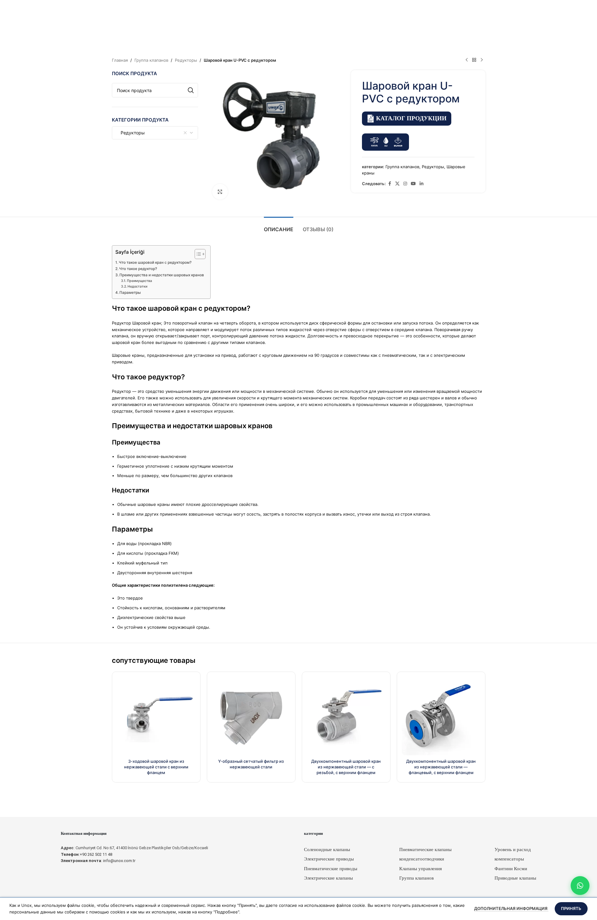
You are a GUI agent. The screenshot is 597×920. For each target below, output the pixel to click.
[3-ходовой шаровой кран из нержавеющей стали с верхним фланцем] (156, 716)
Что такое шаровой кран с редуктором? (155, 262)
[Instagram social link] (405, 183)
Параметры (130, 292)
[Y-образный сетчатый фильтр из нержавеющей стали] (251, 716)
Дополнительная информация (511, 908)
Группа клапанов (151, 60)
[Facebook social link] (389, 183)
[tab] (278, 226)
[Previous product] (466, 60)
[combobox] (155, 132)
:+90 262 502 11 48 (86, 854)
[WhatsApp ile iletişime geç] (580, 885)
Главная (120, 60)
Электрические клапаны (328, 878)
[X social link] (397, 183)
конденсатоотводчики (421, 858)
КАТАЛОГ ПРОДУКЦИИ (411, 118)
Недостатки (137, 286)
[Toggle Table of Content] (197, 254)
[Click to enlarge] (220, 192)
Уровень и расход (513, 849)
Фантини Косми (511, 868)
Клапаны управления (420, 868)
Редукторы (186, 60)
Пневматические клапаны (425, 849)
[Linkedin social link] (421, 183)
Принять (571, 908)
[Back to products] (474, 60)
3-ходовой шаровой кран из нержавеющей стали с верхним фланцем (156, 767)
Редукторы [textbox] (131, 132)
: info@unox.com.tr (98, 860)
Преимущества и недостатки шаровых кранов (161, 275)
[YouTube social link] (413, 183)
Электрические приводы (329, 858)
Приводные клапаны (515, 878)
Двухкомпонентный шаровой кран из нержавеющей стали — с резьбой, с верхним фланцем (346, 767)
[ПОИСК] (191, 90)
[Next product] (481, 60)
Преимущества (139, 281)
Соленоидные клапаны (327, 849)
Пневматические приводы (330, 868)
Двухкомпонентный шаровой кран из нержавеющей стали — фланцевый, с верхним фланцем (441, 767)
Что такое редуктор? (138, 269)
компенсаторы (509, 858)
